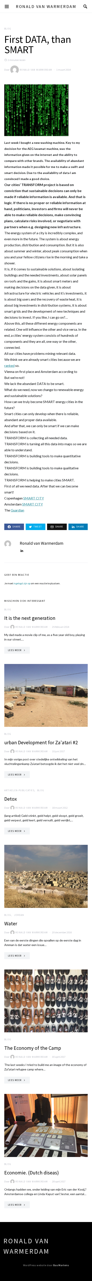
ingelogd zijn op (21, 583)
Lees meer (14, 650)
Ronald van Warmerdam (46, 6)
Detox (10, 799)
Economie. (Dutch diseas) (31, 1172)
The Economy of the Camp (32, 1048)
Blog (7, 28)
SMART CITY (33, 498)
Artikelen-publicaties (19, 790)
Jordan (19, 915)
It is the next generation (29, 618)
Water (10, 923)
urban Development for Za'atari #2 (41, 742)
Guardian (17, 510)
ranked (9, 365)
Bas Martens (61, 1265)
